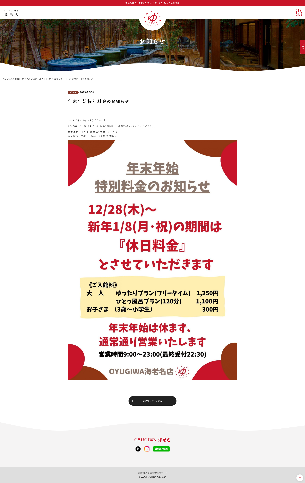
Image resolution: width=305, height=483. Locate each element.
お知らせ (58, 79)
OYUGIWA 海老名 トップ (39, 79)
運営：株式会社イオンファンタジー (152, 473)
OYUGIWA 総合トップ (13, 79)
